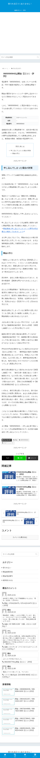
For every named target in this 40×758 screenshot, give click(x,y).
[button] (38, 57)
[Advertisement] (20, 33)
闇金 (16, 440)
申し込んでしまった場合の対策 (21, 150)
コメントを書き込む (20, 537)
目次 (17, 146)
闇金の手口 (16, 153)
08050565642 (25, 440)
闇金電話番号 (7, 440)
